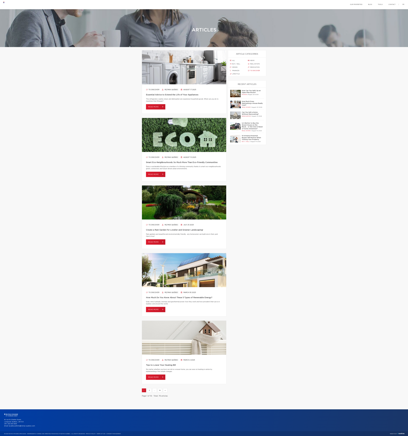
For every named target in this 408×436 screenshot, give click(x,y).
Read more (153, 107)
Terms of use (101, 433)
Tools (380, 4)
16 (160, 390)
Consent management (113, 433)
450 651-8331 (12, 424)
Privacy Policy (91, 433)
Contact (392, 4)
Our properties (356, 4)
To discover (153, 89)
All (233, 60)
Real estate (255, 64)
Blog (370, 4)
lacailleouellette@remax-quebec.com (22, 426)
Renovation (255, 67)
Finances (235, 70)
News (252, 60)
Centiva (401, 433)
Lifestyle (236, 74)
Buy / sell (236, 64)
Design (234, 67)
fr (403, 4)
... (154, 390)
